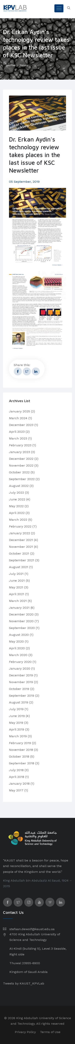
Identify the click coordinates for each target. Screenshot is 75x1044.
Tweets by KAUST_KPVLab (23, 983)
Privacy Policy (25, 1032)
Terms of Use (50, 1032)
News (24, 65)
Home (10, 65)
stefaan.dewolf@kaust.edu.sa (32, 929)
